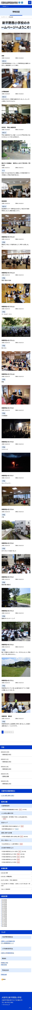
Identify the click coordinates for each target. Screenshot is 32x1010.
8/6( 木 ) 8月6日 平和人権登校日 (9, 880)
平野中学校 (4, 965)
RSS (4, 979)
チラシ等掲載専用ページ (7, 943)
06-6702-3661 (9, 1002)
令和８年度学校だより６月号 (13, 857)
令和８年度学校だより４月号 (11, 862)
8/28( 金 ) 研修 (4, 873)
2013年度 (4, 926)
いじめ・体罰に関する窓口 (7, 795)
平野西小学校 (4, 963)
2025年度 (4, 902)
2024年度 (4, 904)
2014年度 (4, 924)
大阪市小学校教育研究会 (7, 953)
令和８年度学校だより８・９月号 (14, 851)
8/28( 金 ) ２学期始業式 (6, 876)
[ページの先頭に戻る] (30, 1008)
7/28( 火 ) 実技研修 (5, 889)
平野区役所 (4, 974)
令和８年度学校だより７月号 (13, 854)
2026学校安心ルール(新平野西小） (12, 844)
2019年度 (4, 914)
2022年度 (4, 908)
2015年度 (4, 922)
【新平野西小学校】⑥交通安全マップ (13, 826)
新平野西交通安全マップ (10, 829)
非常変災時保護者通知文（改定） (15, 809)
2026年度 (4, 900)
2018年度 (4, 916)
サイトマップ (6, 1005)
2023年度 (4, 906)
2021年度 (4, 910)
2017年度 (4, 918)
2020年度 (4, 912)
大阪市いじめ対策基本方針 (8, 941)
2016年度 (4, 920)
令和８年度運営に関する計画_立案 (15, 836)
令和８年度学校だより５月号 (11, 859)
